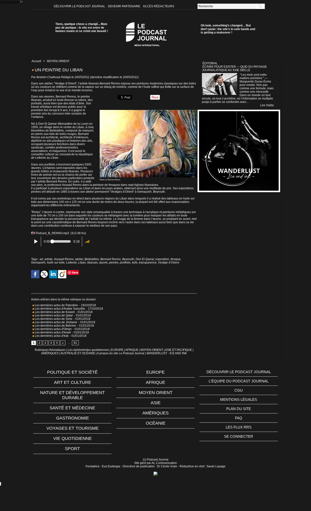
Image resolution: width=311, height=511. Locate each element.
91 (75, 343)
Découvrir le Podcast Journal (80, 6)
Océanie (155, 423)
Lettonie (71, 262)
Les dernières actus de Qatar (53, 315)
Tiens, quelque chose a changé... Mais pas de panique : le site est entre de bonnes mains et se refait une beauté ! (81, 27)
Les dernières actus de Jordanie (55, 322)
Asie (156, 402)
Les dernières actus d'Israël (52, 332)
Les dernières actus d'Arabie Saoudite (59, 308)
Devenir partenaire (124, 6)
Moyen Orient (156, 392)
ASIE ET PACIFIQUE (178, 350)
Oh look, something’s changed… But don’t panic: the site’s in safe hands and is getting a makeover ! (228, 29)
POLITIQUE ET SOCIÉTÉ (72, 372)
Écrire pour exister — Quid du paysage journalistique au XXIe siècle (234, 68)
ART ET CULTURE (72, 382)
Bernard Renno (110, 259)
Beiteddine (92, 259)
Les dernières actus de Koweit (54, 312)
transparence (147, 262)
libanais (92, 262)
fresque (176, 259)
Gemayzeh (38, 262)
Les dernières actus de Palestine (56, 305)
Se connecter (238, 436)
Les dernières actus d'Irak (51, 336)
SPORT (72, 448)
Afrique (155, 382)
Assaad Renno (64, 259)
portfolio (125, 262)
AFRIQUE (131, 350)
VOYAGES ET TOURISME (72, 428)
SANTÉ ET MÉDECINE (72, 407)
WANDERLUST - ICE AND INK (167, 353)
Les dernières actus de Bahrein (55, 325)
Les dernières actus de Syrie (53, 319)
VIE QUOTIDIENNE (72, 438)
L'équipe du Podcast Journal (238, 381)
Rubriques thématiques (50, 350)
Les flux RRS (238, 427)
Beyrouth (128, 259)
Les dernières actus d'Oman (53, 329)
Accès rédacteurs (158, 6)
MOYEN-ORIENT (58, 61)
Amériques (155, 413)
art (41, 259)
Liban (82, 262)
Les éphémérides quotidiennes (88, 350)
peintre (113, 262)
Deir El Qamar (145, 259)
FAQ (238, 418)
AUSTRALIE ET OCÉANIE (77, 353)
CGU (238, 390)
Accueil (36, 61)
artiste (48, 259)
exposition (162, 259)
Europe (155, 372)
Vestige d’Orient (168, 262)
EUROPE (117, 350)
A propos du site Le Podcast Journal (120, 353)
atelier (79, 259)
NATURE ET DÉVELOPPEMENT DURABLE (72, 395)
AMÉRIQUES (50, 353)
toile (135, 262)
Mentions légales (238, 399)
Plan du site (238, 409)
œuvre (103, 262)
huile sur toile (56, 262)
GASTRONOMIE (72, 418)
